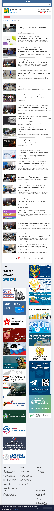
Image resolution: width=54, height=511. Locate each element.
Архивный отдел (6, 487)
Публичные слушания (24, 484)
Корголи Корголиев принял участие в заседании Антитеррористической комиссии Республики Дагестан (33, 176)
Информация (42, 94)
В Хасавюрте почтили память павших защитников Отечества (32, 130)
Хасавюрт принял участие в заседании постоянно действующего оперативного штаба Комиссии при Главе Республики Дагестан (34, 247)
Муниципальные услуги (24, 475)
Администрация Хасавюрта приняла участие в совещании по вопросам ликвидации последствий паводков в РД (34, 61)
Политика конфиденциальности (9, 497)
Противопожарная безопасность (9, 495)
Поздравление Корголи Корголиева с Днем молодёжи (33, 38)
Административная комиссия (9, 476)
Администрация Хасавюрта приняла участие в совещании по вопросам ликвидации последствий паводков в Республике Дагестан (34, 165)
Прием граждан (23, 472)
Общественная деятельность (9, 471)
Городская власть (43, 24)
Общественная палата (7, 472)
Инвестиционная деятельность (9, 475)
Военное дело (45, 127)
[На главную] (16, 10)
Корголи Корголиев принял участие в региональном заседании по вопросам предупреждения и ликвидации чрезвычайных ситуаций (33, 27)
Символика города (40, 471)
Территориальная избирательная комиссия (11, 470)
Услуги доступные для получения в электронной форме (30, 474)
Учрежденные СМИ (7, 493)
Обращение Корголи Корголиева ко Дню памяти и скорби (34, 141)
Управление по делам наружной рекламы (11, 483)
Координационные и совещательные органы (28, 481)
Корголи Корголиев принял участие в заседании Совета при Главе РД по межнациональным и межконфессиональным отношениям (34, 73)
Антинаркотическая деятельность (9, 477)
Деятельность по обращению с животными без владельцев (15, 488)
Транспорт (5, 485)
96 (42, 258)
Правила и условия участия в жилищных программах (30, 477)
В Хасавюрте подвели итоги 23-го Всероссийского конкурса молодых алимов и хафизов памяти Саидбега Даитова (34, 235)
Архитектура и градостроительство (10, 481)
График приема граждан (24, 471)
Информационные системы (8, 494)
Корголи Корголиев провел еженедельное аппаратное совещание (33, 85)
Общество (37, 24)
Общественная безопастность (9, 474)
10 (35, 258)
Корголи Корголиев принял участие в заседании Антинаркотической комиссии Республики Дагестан (32, 50)
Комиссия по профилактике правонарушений (12, 479)
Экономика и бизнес (7, 484)
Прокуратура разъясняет (24, 479)
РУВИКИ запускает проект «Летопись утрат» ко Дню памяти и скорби (34, 119)
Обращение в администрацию (26, 470)
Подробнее (15, 509)
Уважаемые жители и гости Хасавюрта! (29, 96)
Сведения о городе (40, 472)
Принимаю (47, 508)
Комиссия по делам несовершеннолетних (11, 480)
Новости (33, 24)
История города (40, 470)
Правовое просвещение (24, 483)
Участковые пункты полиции (25, 480)
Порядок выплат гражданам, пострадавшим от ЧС (32, 212)
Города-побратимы (40, 474)
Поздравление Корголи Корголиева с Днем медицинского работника (34, 152)
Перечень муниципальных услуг (26, 476)
